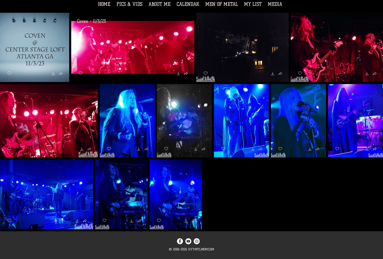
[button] (53, 74)
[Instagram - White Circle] (197, 241)
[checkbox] (9, 73)
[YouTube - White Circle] (188, 241)
